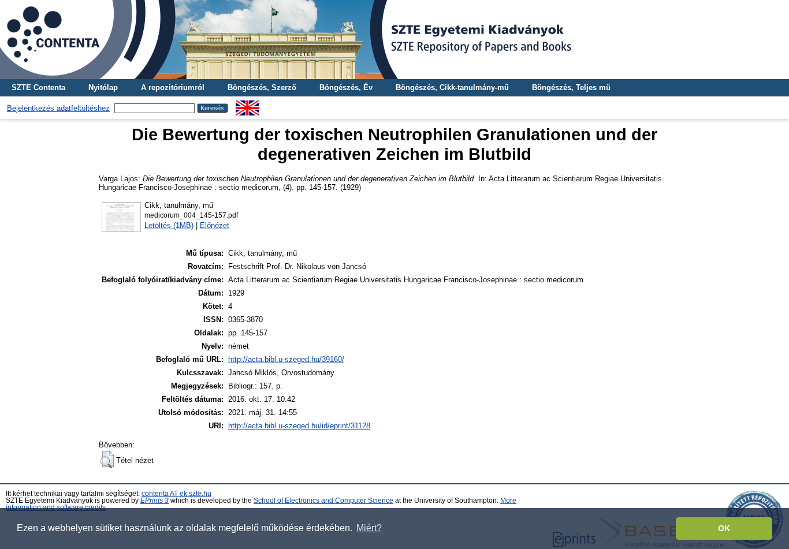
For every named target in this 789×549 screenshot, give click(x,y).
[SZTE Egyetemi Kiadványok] (394, 39)
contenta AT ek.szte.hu (176, 493)
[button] (107, 459)
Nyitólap (103, 87)
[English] (247, 104)
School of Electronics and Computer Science (323, 500)
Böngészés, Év (346, 87)
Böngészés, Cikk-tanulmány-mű (452, 87)
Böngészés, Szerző (262, 87)
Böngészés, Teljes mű (571, 87)
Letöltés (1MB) (168, 225)
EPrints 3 (154, 500)
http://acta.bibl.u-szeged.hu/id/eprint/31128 (299, 425)
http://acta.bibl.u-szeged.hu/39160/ (286, 359)
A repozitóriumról (172, 87)
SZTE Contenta (38, 87)
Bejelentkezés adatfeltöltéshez (58, 108)
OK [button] (724, 528)
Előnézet (214, 225)
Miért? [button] (369, 528)
